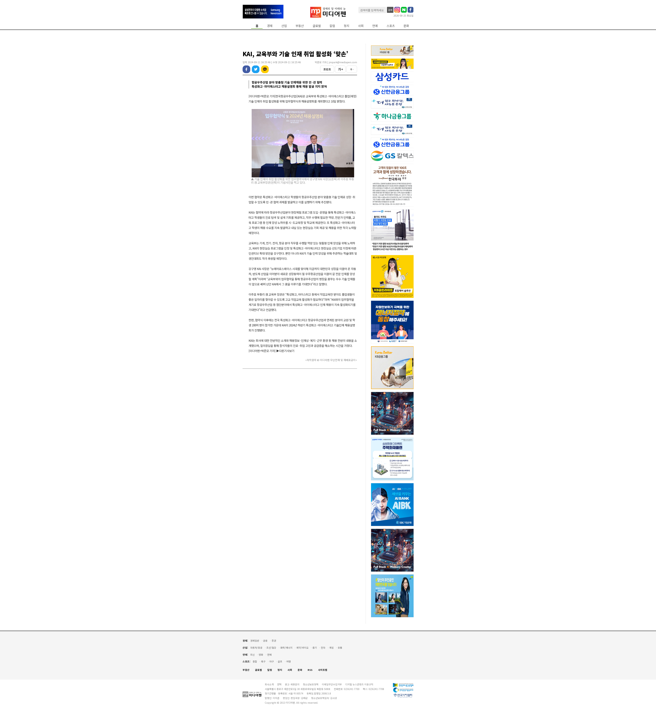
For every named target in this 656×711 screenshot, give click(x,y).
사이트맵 (322, 669)
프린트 (327, 69)
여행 (288, 661)
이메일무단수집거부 (332, 684)
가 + (340, 69)
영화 (261, 654)
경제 (269, 26)
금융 (265, 640)
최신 (252, 654)
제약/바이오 (302, 647)
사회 (361, 26)
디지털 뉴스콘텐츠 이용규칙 (359, 684)
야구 (271, 661)
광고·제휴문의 (292, 684)
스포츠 (391, 26)
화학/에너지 (286, 647)
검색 (390, 10)
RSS (310, 669)
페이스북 (246, 69)
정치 (346, 26)
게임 (331, 647)
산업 (284, 26)
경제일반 (254, 640)
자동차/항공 (256, 647)
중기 (314, 647)
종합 (255, 661)
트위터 (255, 69)
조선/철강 (271, 647)
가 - (352, 69)
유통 (340, 647)
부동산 (300, 26)
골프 (280, 661)
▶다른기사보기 (285, 351)
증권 (274, 640)
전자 (323, 647)
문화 (406, 26)
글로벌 (317, 26)
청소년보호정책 (310, 684)
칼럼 (332, 26)
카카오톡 (265, 69)
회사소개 (269, 684)
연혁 (279, 684)
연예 (375, 26)
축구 (263, 661)
